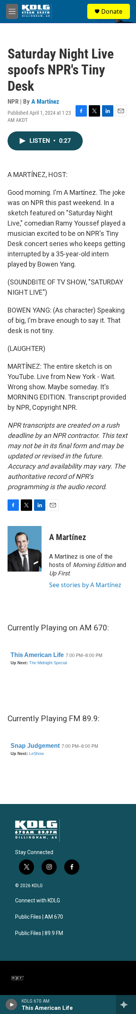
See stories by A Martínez (85, 585)
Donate (111, 11)
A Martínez (45, 101)
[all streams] (126, 1004)
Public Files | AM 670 (39, 917)
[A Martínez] (25, 549)
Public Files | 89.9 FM (39, 933)
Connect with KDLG (37, 900)
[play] (11, 1004)
